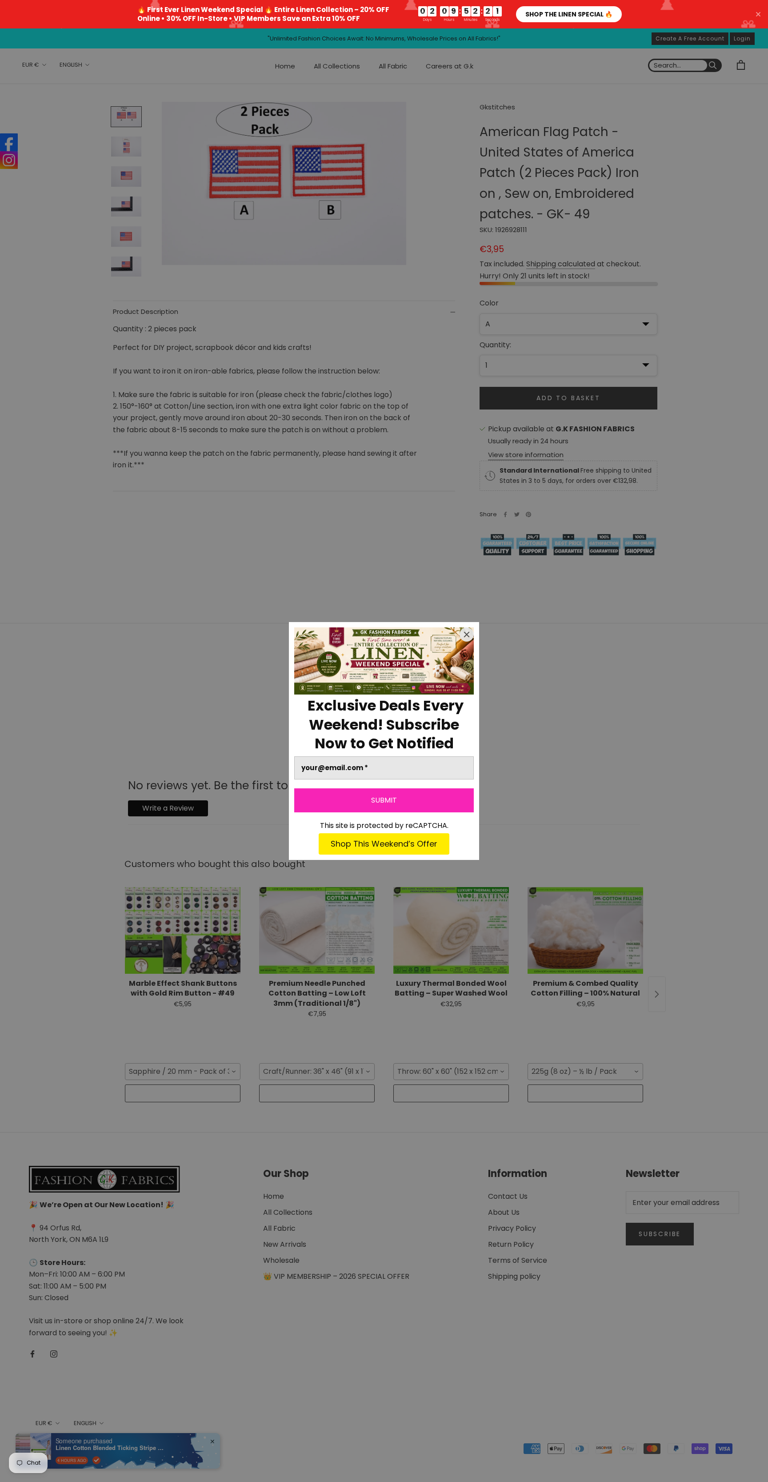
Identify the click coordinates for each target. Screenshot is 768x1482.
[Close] (467, 634)
